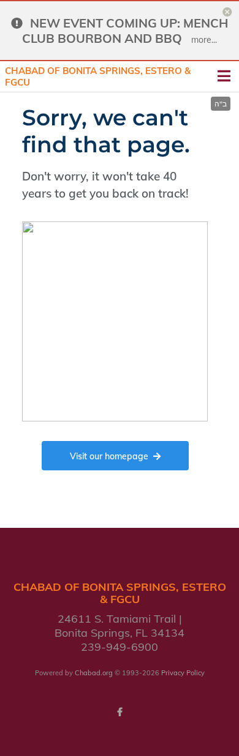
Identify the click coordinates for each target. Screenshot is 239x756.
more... (204, 39)
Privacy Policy (183, 673)
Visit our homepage (109, 456)
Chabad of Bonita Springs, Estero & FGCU (98, 77)
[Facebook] (119, 712)
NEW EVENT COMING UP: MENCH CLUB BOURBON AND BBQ (125, 30)
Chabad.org (94, 673)
